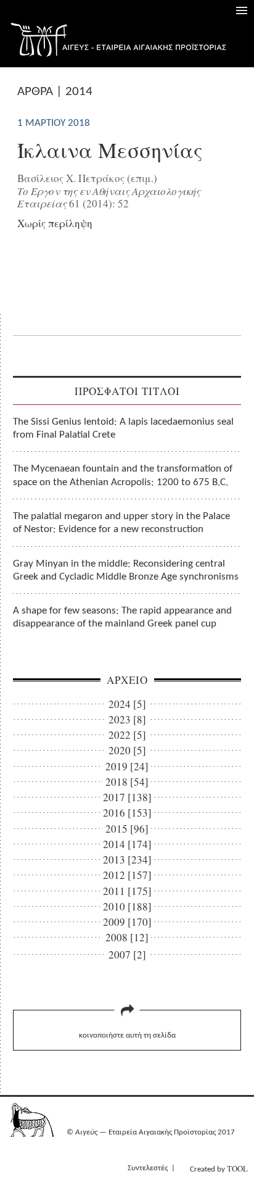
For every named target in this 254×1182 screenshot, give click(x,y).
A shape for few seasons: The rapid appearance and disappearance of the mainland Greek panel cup (122, 617)
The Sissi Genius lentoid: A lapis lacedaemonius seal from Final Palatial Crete (123, 428)
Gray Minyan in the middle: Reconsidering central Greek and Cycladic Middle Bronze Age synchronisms (126, 570)
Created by (219, 1168)
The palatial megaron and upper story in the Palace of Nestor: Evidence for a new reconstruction (121, 523)
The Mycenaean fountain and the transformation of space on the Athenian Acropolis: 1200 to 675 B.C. (122, 475)
